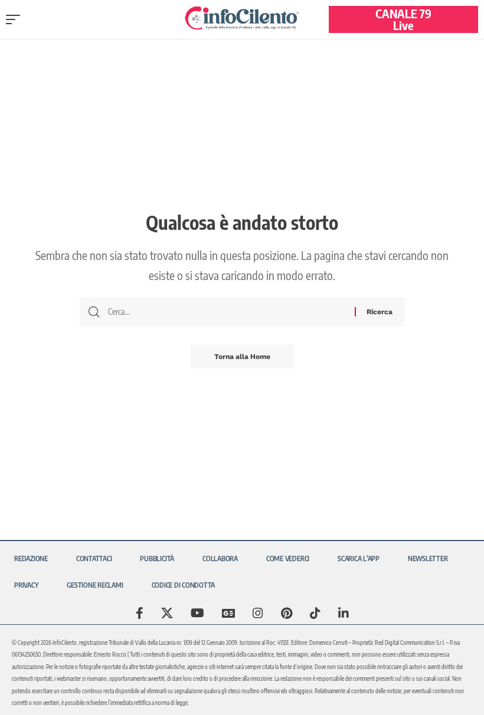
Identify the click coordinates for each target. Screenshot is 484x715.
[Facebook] (139, 613)
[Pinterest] (286, 613)
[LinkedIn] (343, 613)
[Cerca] (227, 312)
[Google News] (228, 613)
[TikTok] (315, 613)
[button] (16, 19)
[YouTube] (197, 613)
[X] (167, 613)
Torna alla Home (242, 356)
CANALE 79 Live (403, 19)
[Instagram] (258, 613)
